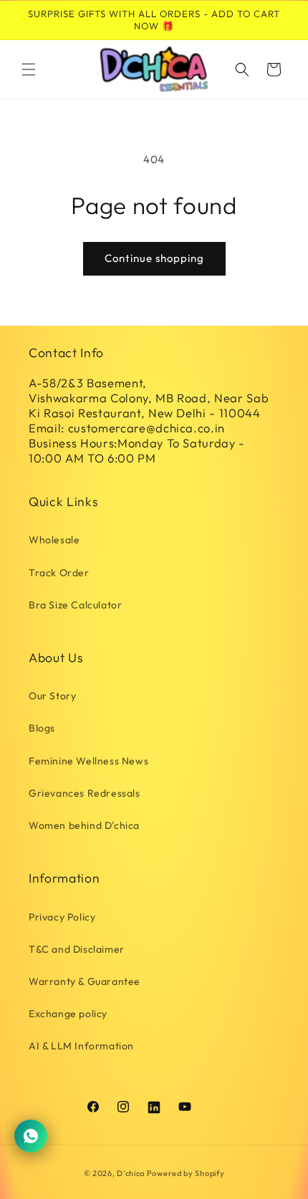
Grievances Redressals (84, 793)
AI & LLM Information (81, 1045)
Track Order (59, 572)
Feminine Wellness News (88, 760)
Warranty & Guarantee (84, 981)
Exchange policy (68, 1013)
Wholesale (54, 539)
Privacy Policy (62, 917)
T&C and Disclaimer (77, 949)
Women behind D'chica (84, 825)
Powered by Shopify (186, 1173)
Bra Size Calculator (75, 604)
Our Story (52, 695)
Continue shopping (154, 258)
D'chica (131, 1173)
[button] (28, 69)
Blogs (42, 728)
